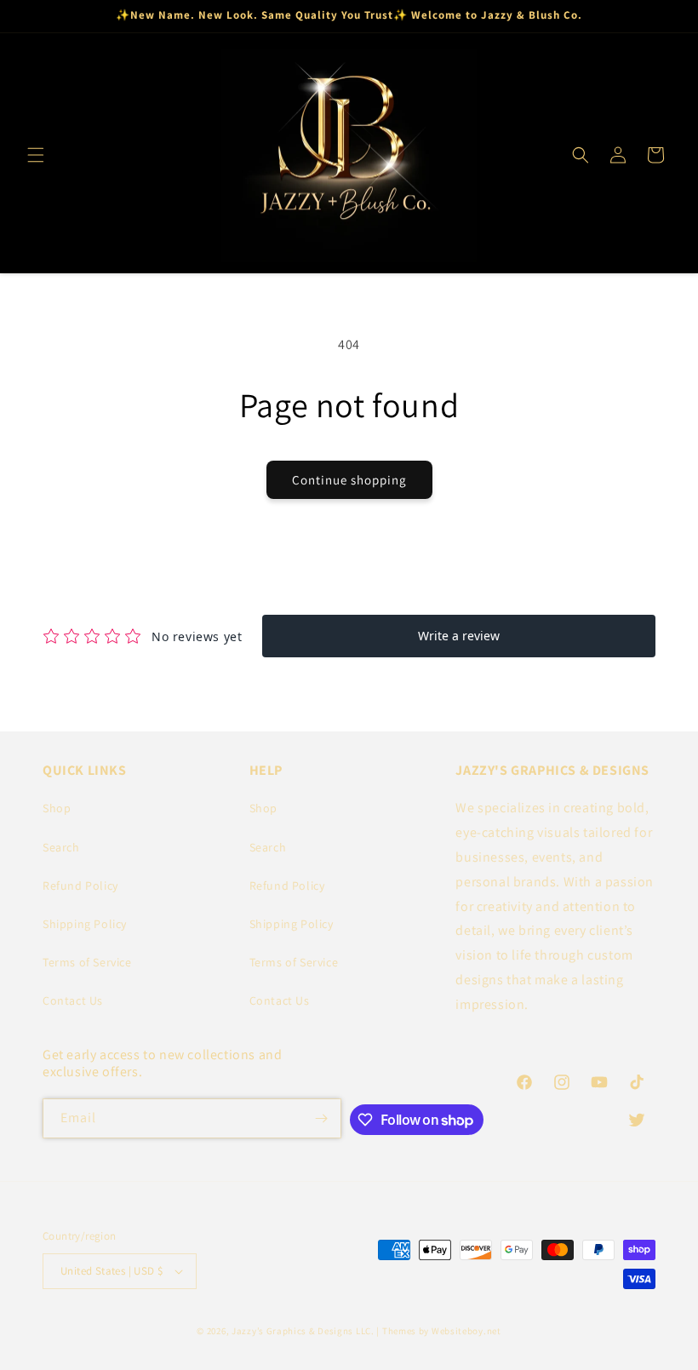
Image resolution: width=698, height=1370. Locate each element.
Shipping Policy (85, 923)
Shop (57, 808)
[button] (35, 155)
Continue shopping (349, 480)
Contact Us (73, 1000)
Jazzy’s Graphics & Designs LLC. (303, 1331)
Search (61, 847)
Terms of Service (87, 962)
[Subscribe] (321, 1118)
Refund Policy (80, 885)
